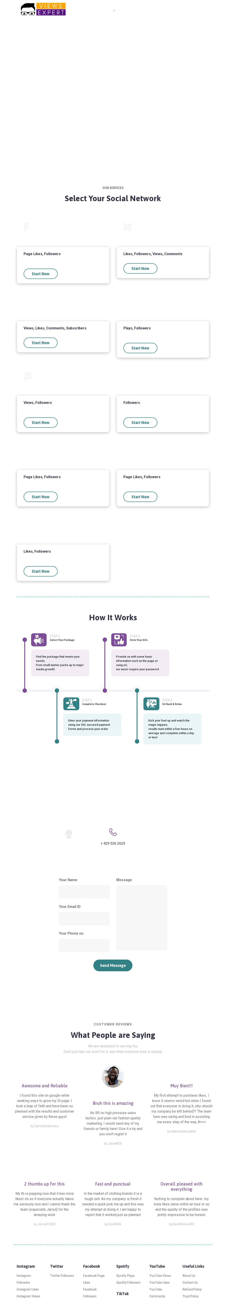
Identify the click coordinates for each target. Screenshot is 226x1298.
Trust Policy (191, 1296)
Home (79, 10)
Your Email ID (70, 907)
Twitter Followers (62, 1275)
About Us (189, 1275)
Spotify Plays (125, 1275)
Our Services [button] (102, 10)
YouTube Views (160, 1275)
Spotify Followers (128, 1282)
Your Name (68, 880)
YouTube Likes (159, 1282)
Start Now (40, 273)
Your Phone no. (71, 933)
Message (124, 880)
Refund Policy (192, 1289)
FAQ (127, 10)
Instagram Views (28, 1296)
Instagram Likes (28, 1289)
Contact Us (148, 10)
